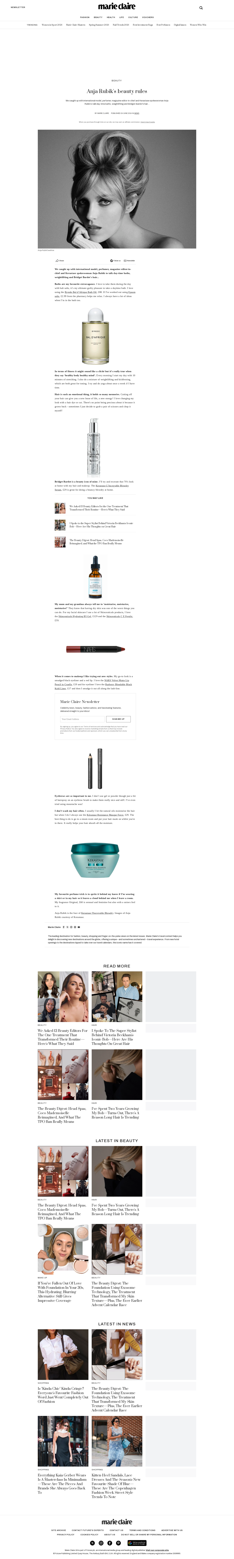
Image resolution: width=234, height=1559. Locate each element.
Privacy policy (65, 1535)
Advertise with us (172, 1530)
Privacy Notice (65, 729)
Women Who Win (198, 25)
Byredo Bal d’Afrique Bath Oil (81, 292)
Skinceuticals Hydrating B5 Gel (74, 616)
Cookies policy (89, 1535)
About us (109, 1535)
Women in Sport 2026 (52, 25)
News (136, 113)
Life (121, 17)
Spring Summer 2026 (99, 25)
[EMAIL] (78, 927)
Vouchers (148, 17)
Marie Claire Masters (75, 25)
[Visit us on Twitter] (92, 1543)
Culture (133, 17)
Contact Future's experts (88, 1530)
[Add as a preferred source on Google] (154, 1543)
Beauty (98, 17)
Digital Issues (180, 25)
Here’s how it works (148, 122)
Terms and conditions (142, 1530)
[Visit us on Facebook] (109, 1543)
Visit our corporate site (157, 1550)
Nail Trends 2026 (121, 25)
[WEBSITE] (75, 927)
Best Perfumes (163, 25)
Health (111, 17)
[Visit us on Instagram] (101, 1543)
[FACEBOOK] (63, 927)
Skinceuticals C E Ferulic (119, 616)
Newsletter (131, 261)
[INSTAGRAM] (71, 927)
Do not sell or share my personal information (149, 1535)
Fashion (85, 17)
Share (61, 261)
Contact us (116, 1530)
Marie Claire (103, 113)
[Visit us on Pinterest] (118, 1543)
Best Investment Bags (143, 25)
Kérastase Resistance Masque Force (105, 815)
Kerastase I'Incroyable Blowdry (97, 913)
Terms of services (90, 727)
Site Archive (58, 1530)
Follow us (117, 261)
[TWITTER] (67, 927)
